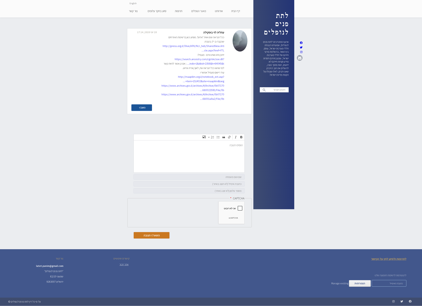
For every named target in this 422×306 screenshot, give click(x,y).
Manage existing (339, 283)
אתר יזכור (124, 264)
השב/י (142, 107)
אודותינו (219, 11)
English (133, 3)
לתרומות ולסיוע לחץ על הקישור (388, 259)
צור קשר (133, 11)
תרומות (178, 11)
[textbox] (189, 156)
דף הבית (235, 11)
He (138, 3)
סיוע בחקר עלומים (157, 11)
